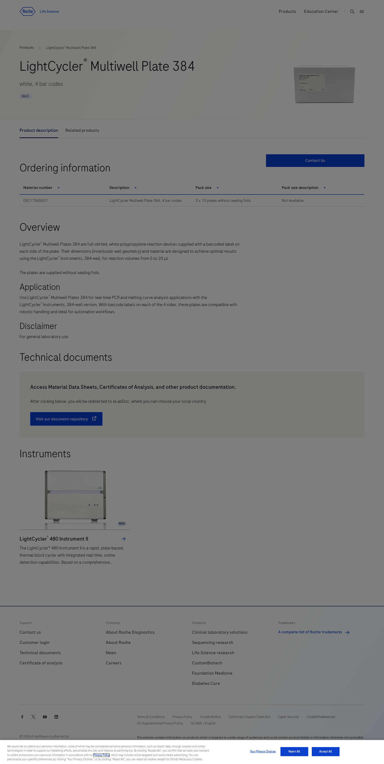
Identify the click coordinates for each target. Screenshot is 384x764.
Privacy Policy (101, 755)
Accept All (325, 752)
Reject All (294, 752)
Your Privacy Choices (263, 752)
